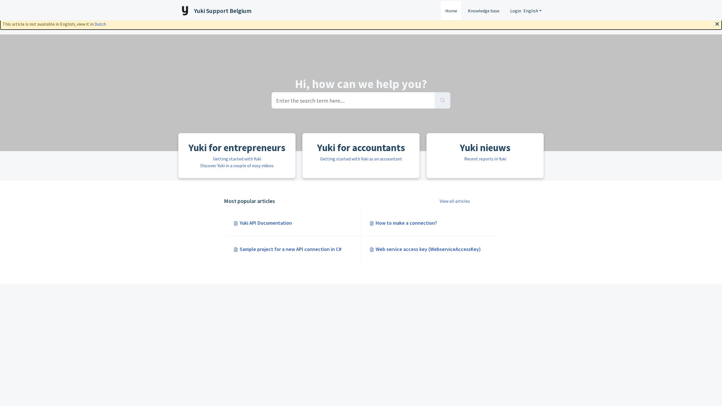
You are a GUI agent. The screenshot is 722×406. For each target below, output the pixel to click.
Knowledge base (483, 11)
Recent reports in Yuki (485, 159)
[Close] (717, 23)
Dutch (100, 24)
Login (515, 11)
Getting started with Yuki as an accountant (361, 159)
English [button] (530, 11)
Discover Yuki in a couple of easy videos (237, 165)
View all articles (455, 201)
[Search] (443, 100)
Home (451, 11)
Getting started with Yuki (237, 159)
